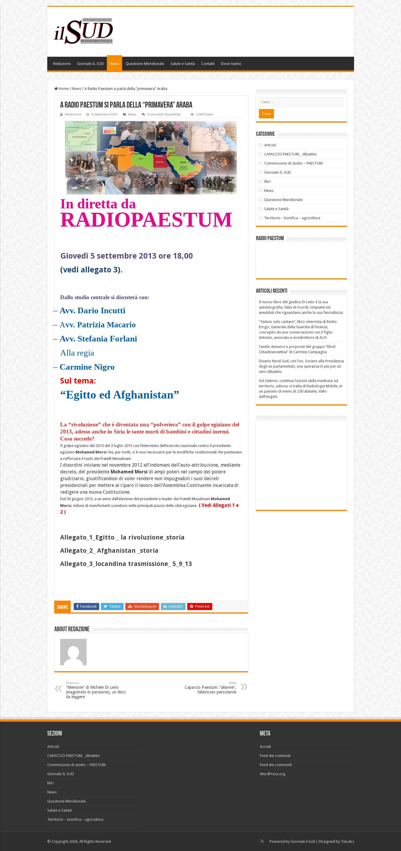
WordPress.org (272, 774)
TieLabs (347, 841)
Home (63, 88)
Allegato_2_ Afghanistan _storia (109, 550)
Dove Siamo (231, 63)
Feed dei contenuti (275, 755)
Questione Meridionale (145, 63)
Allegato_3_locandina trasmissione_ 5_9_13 (126, 563)
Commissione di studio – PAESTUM (293, 163)
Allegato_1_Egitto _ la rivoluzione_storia (122, 537)
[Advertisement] (308, 465)
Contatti (208, 63)
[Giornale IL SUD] (85, 31)
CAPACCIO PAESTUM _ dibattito (290, 154)
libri (267, 181)
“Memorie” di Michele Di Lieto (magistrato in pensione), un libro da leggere (96, 690)
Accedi (265, 746)
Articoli (270, 145)
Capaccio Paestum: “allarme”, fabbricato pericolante (210, 687)
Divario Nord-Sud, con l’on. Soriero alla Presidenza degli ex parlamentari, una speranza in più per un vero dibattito (301, 366)
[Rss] (262, 841)
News (114, 63)
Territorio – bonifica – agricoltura (292, 218)
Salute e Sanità (183, 63)
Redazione (62, 63)
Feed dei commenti (276, 765)
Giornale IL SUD (90, 63)
